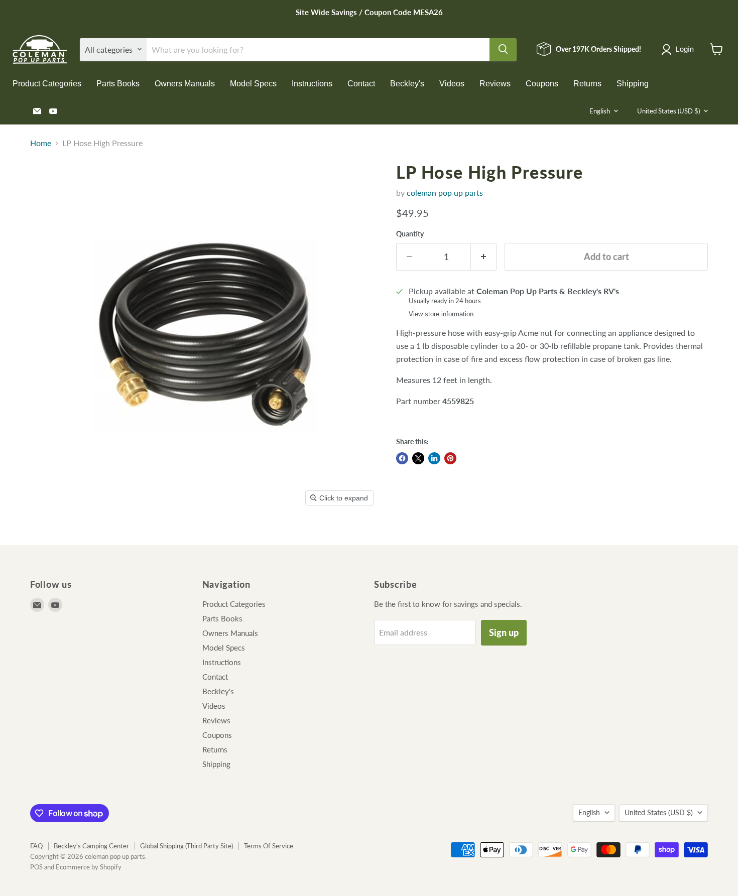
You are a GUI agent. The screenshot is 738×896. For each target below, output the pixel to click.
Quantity (410, 234)
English (599, 111)
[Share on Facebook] (402, 458)
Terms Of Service (268, 846)
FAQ (36, 846)
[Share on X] (418, 458)
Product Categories (47, 83)
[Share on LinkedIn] (434, 458)
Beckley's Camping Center (91, 846)
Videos (451, 83)
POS (36, 867)
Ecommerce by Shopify (88, 867)
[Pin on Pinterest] (450, 458)
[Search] (503, 49)
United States (668, 111)
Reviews (495, 83)
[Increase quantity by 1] (484, 257)
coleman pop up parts (445, 192)
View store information (441, 314)
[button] (679, 50)
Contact (361, 83)
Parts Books (118, 83)
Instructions (312, 83)
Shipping (633, 83)
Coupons (542, 83)
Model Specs (253, 83)
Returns (587, 83)
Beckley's (407, 83)
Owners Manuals (185, 83)
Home (40, 143)
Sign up (504, 632)
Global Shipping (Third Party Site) (186, 846)
